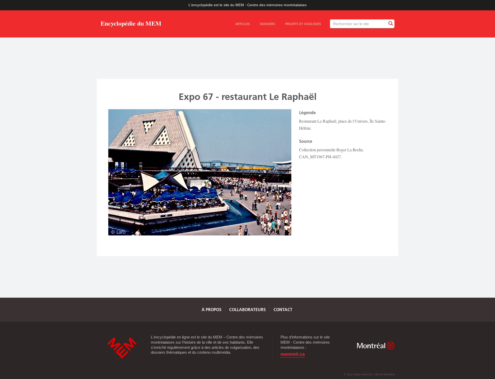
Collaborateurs (247, 309)
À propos (211, 309)
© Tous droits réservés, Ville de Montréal (369, 374)
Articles (242, 24)
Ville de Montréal (375, 345)
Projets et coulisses (303, 24)
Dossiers (267, 24)
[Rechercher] (390, 24)
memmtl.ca (292, 354)
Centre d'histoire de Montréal (121, 348)
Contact (283, 309)
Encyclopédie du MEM (131, 24)
